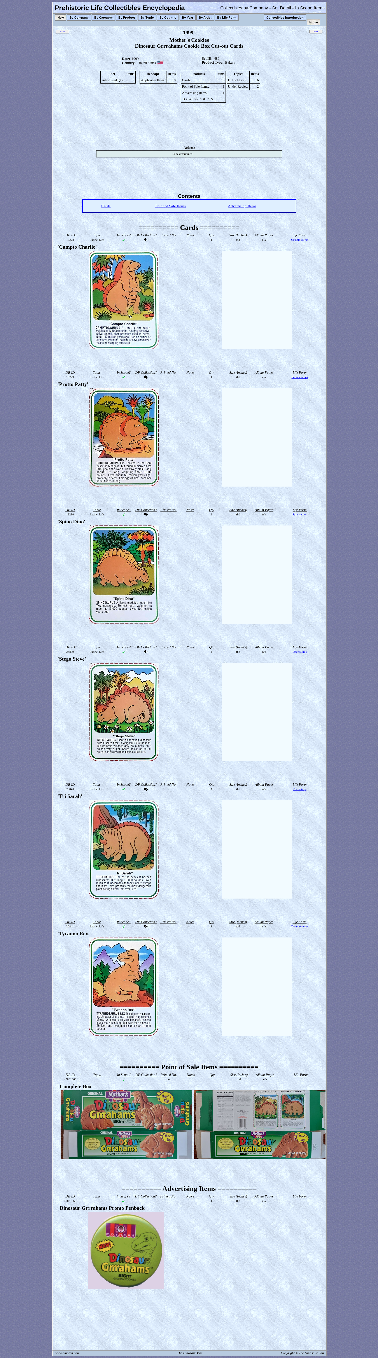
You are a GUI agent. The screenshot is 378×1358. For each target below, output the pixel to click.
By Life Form (226, 17)
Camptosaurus (299, 239)
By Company (79, 17)
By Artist (205, 17)
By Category (103, 17)
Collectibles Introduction (285, 17)
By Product (126, 17)
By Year (187, 17)
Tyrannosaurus (299, 926)
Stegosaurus (299, 651)
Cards (105, 206)
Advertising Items (242, 206)
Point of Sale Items (170, 206)
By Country (167, 17)
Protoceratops (300, 377)
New (61, 17)
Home (313, 22)
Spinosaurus (299, 514)
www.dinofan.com (67, 1353)
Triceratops (299, 789)
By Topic (147, 17)
